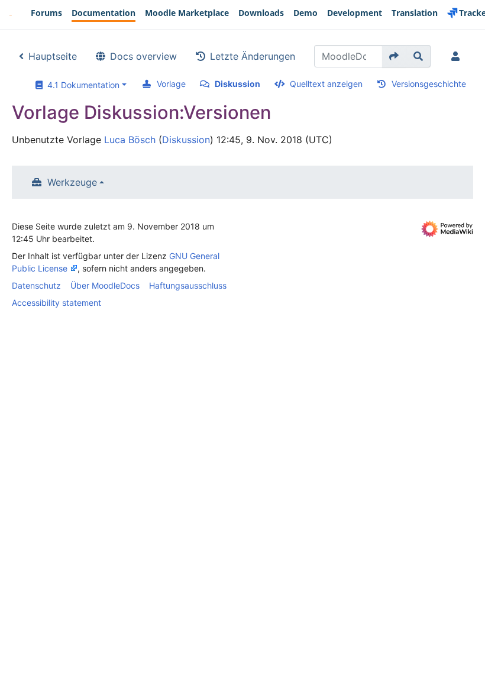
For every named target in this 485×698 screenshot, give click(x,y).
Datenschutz (36, 285)
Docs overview (143, 56)
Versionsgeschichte (429, 84)
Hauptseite (52, 56)
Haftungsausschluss (188, 285)
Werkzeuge (72, 182)
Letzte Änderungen (252, 56)
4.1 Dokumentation (81, 85)
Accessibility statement (56, 303)
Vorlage (171, 84)
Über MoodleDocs (105, 285)
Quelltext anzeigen (326, 84)
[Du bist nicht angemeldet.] (458, 56)
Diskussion (237, 84)
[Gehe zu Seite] (394, 56)
